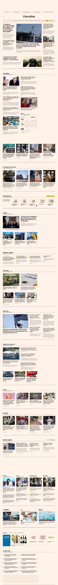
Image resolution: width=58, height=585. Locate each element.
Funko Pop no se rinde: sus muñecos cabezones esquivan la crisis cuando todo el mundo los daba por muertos (28, 88)
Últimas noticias (35, 20)
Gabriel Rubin (31, 496)
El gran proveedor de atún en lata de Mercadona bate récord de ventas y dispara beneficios (11, 361)
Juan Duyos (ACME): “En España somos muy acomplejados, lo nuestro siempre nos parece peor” (49, 45)
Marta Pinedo (45, 405)
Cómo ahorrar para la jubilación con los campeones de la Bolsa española (34, 445)
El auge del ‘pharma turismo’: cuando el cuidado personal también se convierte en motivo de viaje (22, 427)
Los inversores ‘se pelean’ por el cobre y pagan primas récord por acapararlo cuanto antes (35, 316)
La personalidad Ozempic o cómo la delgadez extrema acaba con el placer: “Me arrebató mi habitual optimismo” (49, 428)
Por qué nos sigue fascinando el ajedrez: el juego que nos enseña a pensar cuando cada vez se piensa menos (8, 428)
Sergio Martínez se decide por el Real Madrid (28, 523)
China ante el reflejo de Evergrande (47, 256)
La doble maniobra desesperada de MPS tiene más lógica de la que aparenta (22, 257)
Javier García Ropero (46, 62)
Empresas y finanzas (15, 20)
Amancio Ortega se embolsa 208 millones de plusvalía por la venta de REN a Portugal (8, 379)
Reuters (22, 357)
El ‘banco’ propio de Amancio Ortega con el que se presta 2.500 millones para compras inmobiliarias (35, 156)
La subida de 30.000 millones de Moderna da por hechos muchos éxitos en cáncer (35, 500)
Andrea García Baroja (6, 498)
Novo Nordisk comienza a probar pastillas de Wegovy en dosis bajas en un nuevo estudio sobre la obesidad (11, 571)
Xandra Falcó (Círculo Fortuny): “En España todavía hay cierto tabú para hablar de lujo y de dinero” (9, 501)
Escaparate (15, 532)
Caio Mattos (22, 80)
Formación (10, 532)
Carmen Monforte (23, 290)
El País (4, 290)
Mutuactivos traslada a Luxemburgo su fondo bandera (47, 444)
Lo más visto (6, 551)
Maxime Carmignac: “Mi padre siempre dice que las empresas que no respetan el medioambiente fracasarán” (22, 445)
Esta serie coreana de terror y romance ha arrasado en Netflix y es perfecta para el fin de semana (49, 489)
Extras (5, 389)
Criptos (5, 213)
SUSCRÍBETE (47, 20)
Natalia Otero (22, 91)
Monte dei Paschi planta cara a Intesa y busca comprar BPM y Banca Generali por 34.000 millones (35, 329)
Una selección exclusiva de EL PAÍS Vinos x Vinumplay (18, 545)
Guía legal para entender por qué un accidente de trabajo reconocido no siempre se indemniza (21, 489)
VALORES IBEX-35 (23, 130)
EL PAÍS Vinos (5, 532)
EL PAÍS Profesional (21, 532)
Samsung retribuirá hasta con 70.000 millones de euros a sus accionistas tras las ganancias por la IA (15, 331)
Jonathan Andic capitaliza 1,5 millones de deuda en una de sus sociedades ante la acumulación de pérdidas (49, 59)
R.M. (3, 334)
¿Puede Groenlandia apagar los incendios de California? (47, 523)
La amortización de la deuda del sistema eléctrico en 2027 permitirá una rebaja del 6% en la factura (28, 288)
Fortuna (5, 475)
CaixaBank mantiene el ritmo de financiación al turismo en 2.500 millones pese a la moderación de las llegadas (10, 128)
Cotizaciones (26, 20)
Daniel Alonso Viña (5, 406)
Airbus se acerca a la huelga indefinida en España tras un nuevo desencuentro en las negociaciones (20, 379)
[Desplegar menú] (3, 16)
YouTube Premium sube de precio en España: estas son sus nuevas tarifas (48, 494)
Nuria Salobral (5, 61)
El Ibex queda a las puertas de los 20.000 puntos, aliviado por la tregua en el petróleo (28, 78)
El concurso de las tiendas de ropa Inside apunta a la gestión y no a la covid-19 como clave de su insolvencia (29, 348)
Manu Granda (18, 49)
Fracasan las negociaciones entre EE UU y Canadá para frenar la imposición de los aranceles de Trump (10, 88)
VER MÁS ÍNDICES (28, 130)
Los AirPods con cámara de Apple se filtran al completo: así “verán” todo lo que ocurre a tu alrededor (49, 499)
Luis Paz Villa (31, 404)
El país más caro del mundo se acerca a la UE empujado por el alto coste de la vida (11, 108)
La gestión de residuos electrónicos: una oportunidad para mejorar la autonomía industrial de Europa (9, 259)
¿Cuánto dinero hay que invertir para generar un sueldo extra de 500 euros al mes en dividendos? (35, 184)
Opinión (39, 20)
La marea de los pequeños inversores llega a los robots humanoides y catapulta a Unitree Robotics (49, 330)
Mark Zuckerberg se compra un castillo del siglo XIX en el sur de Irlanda (10, 288)
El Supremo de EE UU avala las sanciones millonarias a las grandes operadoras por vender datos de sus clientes (20, 300)
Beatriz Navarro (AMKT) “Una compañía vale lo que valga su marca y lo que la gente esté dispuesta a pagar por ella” (9, 489)
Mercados (19, 20)
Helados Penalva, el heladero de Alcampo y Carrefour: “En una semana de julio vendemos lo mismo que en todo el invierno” (9, 402)
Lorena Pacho (45, 29)
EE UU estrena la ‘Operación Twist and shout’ (35, 489)
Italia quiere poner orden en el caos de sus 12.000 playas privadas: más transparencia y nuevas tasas (48, 26)
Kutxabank (53, 439)
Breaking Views (33, 475)
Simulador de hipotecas (32, 205)
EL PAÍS (42, 20)
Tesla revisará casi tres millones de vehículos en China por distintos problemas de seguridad (28, 355)
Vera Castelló (31, 451)
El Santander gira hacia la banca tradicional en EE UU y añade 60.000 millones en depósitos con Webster (28, 363)
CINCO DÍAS (44, 261)
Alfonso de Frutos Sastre (46, 496)
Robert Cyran (31, 502)
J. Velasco (17, 501)
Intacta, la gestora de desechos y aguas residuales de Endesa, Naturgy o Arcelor (22, 402)
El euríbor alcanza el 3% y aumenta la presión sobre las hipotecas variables (22, 154)
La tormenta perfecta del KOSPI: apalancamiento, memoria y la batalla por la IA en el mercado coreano (9, 156)
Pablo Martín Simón (23, 366)
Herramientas (7, 196)
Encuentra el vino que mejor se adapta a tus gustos (33, 541)
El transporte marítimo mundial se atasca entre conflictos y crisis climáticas (10, 58)
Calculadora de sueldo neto (15, 205)
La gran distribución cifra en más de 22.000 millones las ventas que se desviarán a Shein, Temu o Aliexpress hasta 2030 (32, 380)
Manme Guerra (5, 503)
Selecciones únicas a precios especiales (41, 541)
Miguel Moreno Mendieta (6, 454)
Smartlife (45, 475)
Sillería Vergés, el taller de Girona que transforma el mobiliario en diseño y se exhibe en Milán (48, 402)
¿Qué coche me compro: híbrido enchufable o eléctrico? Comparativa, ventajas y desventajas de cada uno (10, 523)
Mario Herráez (5, 525)
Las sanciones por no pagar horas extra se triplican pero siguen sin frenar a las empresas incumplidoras (11, 98)
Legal (17, 475)
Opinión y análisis (8, 252)
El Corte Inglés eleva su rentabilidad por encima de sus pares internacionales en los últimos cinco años (8, 42)
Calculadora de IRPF (24, 205)
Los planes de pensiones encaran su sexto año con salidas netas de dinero (8, 451)
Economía (23, 20)
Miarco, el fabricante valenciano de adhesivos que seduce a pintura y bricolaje (35, 401)
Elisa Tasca (44, 332)
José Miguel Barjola (19, 496)
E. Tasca (22, 222)
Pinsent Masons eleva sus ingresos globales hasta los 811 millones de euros (21, 499)
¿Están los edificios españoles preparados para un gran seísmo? (48, 154)
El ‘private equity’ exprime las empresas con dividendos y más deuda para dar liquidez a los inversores (48, 316)
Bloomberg (31, 332)
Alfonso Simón (18, 188)
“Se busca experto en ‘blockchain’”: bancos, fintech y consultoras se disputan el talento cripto (20, 242)
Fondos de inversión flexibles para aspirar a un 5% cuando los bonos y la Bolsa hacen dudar (9, 28)
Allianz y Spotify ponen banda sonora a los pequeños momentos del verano (28, 109)
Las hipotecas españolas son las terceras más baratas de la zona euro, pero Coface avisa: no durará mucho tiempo (49, 185)
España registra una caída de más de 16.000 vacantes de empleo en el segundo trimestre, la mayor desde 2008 (8, 301)
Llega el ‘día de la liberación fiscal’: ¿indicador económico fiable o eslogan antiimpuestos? (32, 300)
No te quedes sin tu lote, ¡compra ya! (51, 541)
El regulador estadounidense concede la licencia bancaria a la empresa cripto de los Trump (8, 243)
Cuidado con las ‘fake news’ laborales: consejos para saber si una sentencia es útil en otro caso (22, 494)
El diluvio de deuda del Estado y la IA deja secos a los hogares (35, 495)
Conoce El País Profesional (50, 196)
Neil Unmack (17, 263)
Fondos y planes (31, 20)
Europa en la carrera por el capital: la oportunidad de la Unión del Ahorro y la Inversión (35, 257)
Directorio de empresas (50, 205)
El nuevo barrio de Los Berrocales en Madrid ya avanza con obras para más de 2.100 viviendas (21, 185)
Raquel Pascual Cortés (6, 101)
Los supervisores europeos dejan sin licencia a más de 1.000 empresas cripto (32, 242)
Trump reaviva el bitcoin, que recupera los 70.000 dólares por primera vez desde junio (29, 219)
